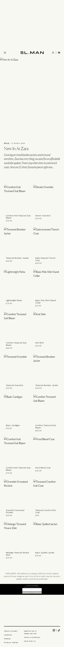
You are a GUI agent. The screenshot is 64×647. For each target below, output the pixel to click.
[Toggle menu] (5, 53)
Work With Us (30, 641)
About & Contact (10, 631)
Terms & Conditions (32, 637)
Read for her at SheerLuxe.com (30, 632)
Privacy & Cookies (11, 642)
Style (6, 143)
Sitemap (7, 639)
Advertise (8, 635)
